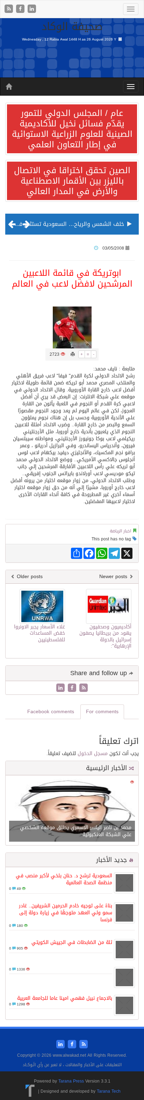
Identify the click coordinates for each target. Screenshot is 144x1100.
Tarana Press (71, 1081)
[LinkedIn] (32, 9)
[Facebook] (21, 9)
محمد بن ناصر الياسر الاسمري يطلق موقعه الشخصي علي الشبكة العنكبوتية (75, 831)
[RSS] (9, 9)
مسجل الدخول (93, 753)
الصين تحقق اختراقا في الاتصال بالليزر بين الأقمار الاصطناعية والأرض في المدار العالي (72, 180)
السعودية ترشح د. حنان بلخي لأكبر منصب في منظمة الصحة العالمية (64, 879)
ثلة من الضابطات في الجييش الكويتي (71, 942)
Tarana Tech (109, 1091)
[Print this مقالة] (73, 354)
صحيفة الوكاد (72, 26)
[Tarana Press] (30, 1091)
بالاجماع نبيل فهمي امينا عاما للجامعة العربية (64, 998)
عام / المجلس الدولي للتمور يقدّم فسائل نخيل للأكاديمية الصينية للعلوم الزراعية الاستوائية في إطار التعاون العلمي (72, 129)
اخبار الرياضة (120, 531)
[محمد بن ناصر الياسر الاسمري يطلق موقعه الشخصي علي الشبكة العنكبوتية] (72, 811)
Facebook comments (50, 711)
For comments (102, 711)
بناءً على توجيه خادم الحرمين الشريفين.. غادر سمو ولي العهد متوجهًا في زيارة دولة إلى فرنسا (65, 912)
